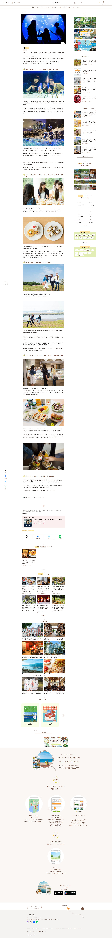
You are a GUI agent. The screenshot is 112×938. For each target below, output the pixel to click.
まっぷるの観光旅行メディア (65, 928)
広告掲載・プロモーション (50, 928)
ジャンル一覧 (34, 931)
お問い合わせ (42, 928)
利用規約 (37, 928)
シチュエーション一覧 (41, 931)
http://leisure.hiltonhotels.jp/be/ (39, 523)
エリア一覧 (29, 931)
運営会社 (57, 928)
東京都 (24, 11)
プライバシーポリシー (31, 928)
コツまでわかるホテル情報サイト (77, 928)
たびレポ (24, 50)
